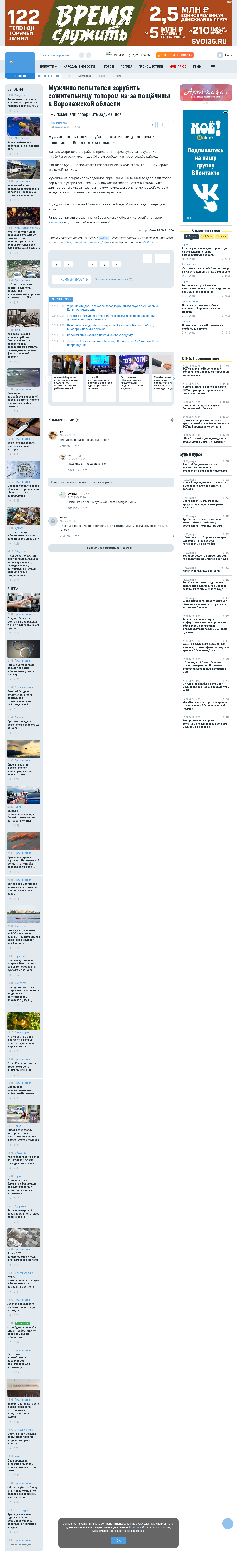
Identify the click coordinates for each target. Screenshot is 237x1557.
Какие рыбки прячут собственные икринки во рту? (23, 145)
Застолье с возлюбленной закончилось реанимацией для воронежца (18, 1361)
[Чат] (227, 1523)
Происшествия (151, 66)
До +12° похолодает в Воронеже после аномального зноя (21, 1066)
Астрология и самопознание (27, 227)
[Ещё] (212, 67)
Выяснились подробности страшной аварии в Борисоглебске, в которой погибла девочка (23, 400)
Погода (126, 66)
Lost (70, 455)
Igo (61, 431)
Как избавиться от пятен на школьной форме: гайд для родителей (23, 1160)
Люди (18, 330)
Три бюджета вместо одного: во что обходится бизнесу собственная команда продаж (21, 1521)
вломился (55, 222)
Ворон (63, 517)
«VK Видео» (149, 242)
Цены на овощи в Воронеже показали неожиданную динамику (23, 535)
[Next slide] (174, 378)
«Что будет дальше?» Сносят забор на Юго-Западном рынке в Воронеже (21, 1332)
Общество (20, 95)
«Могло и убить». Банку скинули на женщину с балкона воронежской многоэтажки (22, 1492)
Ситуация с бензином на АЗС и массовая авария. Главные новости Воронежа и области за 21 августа (23, 937)
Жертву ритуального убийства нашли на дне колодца (22, 1307)
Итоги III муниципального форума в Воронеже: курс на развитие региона (23, 1281)
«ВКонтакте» (89, 242)
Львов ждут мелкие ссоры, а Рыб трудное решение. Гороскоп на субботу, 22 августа (21, 965)
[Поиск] (226, 66)
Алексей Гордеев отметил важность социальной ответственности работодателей (20, 698)
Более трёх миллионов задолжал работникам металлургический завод (22, 888)
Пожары (102, 75)
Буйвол (72, 493)
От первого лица (24, 687)
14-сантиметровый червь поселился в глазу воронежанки (23, 1213)
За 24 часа (191, 236)
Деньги (19, 528)
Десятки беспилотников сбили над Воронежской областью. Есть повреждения (23, 490)
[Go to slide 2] (207, 103)
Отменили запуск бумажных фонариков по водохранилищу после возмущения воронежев (21, 1187)
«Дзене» (105, 242)
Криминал (84, 75)
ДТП (69, 75)
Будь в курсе (22, 1510)
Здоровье (20, 1206)
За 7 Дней (206, 236)
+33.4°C (119, 55)
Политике (135, 1527)
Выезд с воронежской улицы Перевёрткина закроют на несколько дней (22, 815)
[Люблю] (80, 260)
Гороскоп (20, 956)
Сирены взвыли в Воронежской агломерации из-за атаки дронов (19, 769)
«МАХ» (104, 238)
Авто (17, 1456)
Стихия (117, 75)
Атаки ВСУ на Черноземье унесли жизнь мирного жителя (22, 1256)
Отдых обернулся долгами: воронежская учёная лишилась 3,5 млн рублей (23, 623)
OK (119, 1540)
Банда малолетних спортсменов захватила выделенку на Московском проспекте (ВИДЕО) (23, 994)
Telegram (72, 242)
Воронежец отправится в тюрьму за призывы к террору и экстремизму (22, 102)
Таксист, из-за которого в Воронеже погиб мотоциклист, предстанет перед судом (23, 1410)
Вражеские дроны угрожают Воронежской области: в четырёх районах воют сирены (23, 862)
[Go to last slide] (48, 378)
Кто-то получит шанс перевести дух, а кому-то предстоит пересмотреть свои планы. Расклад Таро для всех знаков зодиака (23, 240)
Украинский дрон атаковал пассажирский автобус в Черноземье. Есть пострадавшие (23, 190)
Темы (197, 66)
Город (109, 66)
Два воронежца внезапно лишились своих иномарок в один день (22, 1465)
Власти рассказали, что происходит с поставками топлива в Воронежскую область (23, 1135)
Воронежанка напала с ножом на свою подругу (21, 446)
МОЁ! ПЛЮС (177, 66)
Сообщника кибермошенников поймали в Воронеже (20, 1090)
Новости (47, 66)
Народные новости (79, 66)
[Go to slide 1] (204, 103)
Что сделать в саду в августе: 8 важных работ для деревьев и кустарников (20, 1041)
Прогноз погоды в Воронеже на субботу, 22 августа (23, 724)
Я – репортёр (22, 1323)
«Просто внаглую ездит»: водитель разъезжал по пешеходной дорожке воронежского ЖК (23, 291)
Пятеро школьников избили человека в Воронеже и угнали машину (20, 669)
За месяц (221, 236)
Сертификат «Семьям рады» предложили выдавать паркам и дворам (21, 1438)
